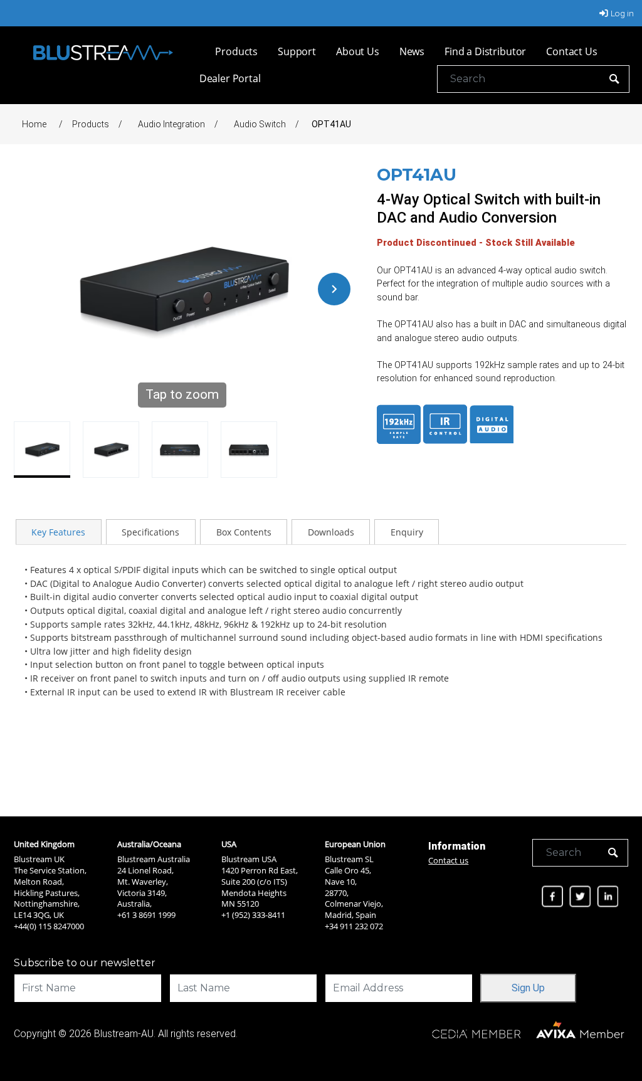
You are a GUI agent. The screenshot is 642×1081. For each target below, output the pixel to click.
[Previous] (30, 289)
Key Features (58, 532)
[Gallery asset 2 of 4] (111, 449)
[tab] (59, 531)
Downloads (331, 532)
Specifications (150, 532)
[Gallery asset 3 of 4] (180, 449)
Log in (622, 13)
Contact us (448, 860)
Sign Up (528, 988)
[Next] (334, 289)
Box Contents (243, 532)
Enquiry (407, 532)
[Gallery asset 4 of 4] (249, 449)
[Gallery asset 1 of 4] (42, 449)
